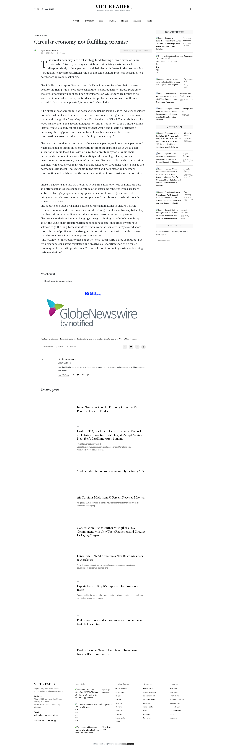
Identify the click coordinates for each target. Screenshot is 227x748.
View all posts (63, 375)
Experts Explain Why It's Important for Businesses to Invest (109, 588)
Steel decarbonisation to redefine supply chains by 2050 (111, 471)
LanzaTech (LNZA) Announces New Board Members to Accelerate (110, 558)
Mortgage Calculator (177, 700)
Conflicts (118, 707)
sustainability (82, 339)
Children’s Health (149, 696)
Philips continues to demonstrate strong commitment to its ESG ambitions (110, 622)
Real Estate (174, 688)
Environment (120, 692)
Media (145, 711)
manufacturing (54, 339)
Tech (149, 21)
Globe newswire (67, 359)
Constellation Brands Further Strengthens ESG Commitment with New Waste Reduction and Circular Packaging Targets (111, 531)
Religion (118, 696)
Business (89, 21)
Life (101, 21)
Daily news (147, 718)
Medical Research (149, 692)
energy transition (96, 339)
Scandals (118, 711)
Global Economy (121, 688)
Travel (112, 21)
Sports (124, 21)
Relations (146, 714)
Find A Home (174, 696)
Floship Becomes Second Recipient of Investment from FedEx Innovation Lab (107, 652)
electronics (71, 339)
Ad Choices (147, 703)
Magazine (173, 718)
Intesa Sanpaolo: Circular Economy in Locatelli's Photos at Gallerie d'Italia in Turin (107, 409)
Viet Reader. (113, 6)
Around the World (149, 700)
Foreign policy (120, 718)
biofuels (63, 339)
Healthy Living (148, 688)
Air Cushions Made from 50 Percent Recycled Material (111, 497)
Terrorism (118, 703)
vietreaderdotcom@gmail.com (46, 715)
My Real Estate (175, 703)
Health (137, 21)
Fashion (118, 700)
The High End (175, 707)
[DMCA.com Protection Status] (127, 744)
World (76, 21)
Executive (118, 714)
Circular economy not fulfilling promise (120, 339)
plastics (44, 339)
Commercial (174, 692)
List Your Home (175, 711)
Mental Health (148, 707)
